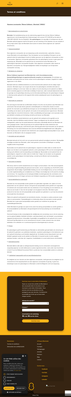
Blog (38, 357)
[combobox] (23, 356)
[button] (14, 392)
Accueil (39, 344)
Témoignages (41, 349)
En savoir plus (17, 370)
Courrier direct (34, 316)
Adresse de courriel (28, 300)
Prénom (25, 307)
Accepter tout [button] (9, 388)
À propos (39, 346)
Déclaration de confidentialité (15, 346)
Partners (39, 354)
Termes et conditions (13, 344)
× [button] (25, 356)
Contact (39, 359)
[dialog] (15, 374)
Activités (39, 352)
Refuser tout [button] (21, 388)
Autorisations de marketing (30, 314)
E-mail (26, 316)
